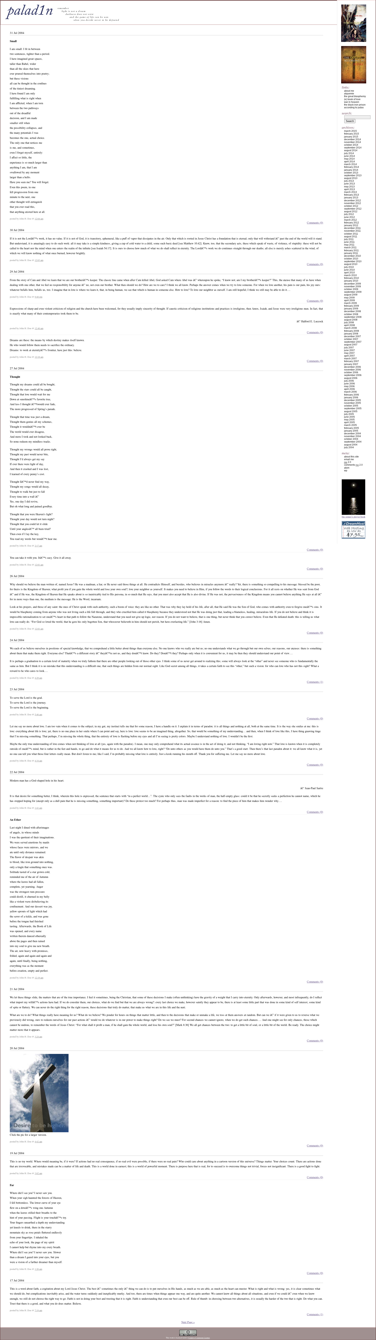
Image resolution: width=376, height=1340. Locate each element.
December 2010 (352, 256)
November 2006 (352, 369)
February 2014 (351, 167)
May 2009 (349, 297)
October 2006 (351, 372)
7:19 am (38, 1310)
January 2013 (351, 197)
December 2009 (352, 283)
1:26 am (38, 1268)
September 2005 (353, 408)
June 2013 (349, 183)
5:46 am (38, 714)
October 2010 (351, 258)
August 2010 (350, 264)
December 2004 (352, 433)
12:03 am (39, 260)
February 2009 (351, 306)
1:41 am (38, 807)
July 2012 (349, 214)
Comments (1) (315, 682)
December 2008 (352, 311)
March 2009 (350, 303)
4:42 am (38, 1141)
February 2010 (351, 278)
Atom (346, 467)
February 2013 (351, 194)
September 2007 (353, 342)
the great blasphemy (355, 96)
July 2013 (349, 181)
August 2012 (350, 211)
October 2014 (351, 145)
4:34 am (38, 760)
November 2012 (352, 203)
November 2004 (352, 436)
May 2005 (349, 419)
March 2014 (350, 164)
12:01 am (39, 564)
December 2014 (352, 139)
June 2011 (349, 242)
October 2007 (351, 339)
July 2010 (349, 267)
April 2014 (349, 161)
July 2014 (349, 153)
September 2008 (353, 317)
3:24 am (38, 1036)
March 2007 (350, 358)
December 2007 (352, 336)
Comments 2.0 (353, 465)
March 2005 (350, 425)
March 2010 (350, 275)
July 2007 (349, 347)
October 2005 (351, 405)
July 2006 (349, 381)
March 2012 (350, 220)
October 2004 (351, 439)
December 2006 (352, 367)
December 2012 (352, 200)
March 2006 (350, 391)
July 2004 (349, 447)
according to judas (354, 107)
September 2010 (353, 261)
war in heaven (351, 102)
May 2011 (349, 244)
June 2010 (349, 269)
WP (345, 470)
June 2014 (349, 156)
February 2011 (351, 250)
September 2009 (353, 292)
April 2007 (349, 355)
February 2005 (351, 428)
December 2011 (352, 228)
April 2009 (349, 300)
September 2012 (353, 208)
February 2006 (351, 394)
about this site (351, 456)
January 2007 (351, 364)
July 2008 (349, 322)
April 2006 (349, 389)
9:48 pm (38, 296)
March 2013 (350, 192)
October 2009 (351, 289)
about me (349, 90)
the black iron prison (355, 104)
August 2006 (350, 378)
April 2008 (349, 325)
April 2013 (349, 189)
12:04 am (39, 218)
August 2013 (350, 178)
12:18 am (39, 356)
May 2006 (349, 386)
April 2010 (349, 272)
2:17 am (38, 545)
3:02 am (38, 1173)
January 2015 (351, 136)
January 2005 (351, 430)
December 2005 (352, 400)
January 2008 (351, 333)
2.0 (347, 462)
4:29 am (38, 677)
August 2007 (350, 344)
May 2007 (349, 353)
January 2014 (351, 170)
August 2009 (350, 294)
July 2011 (349, 239)
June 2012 (349, 217)
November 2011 (352, 231)
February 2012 (351, 222)
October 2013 (351, 172)
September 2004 (353, 441)
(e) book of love (352, 99)
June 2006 (349, 383)
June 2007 (349, 350)
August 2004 (350, 444)
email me (349, 459)
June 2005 (349, 417)
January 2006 (351, 397)
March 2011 (350, 247)
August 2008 (350, 319)
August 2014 (350, 150)
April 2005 (349, 422)
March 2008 (350, 328)
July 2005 (349, 414)
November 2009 (352, 286)
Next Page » (188, 1322)
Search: (347, 113)
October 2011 (351, 233)
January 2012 (351, 225)
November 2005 (352, 403)
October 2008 (351, 314)
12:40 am (39, 328)
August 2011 (350, 236)
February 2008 (351, 331)
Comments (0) (315, 222)
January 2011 (351, 253)
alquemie (349, 93)
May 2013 (349, 186)
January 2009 (351, 308)
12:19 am (39, 977)
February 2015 (351, 133)
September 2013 (353, 175)
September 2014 (353, 147)
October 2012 (351, 206)
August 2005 (350, 411)
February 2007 (351, 361)
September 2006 (353, 375)
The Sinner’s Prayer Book (353, 516)
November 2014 (352, 142)
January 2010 (351, 280)
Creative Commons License (199, 1337)
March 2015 (350, 131)
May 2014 (349, 158)
